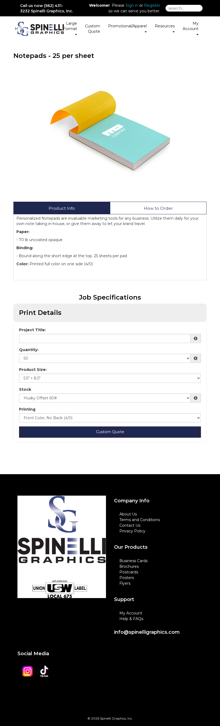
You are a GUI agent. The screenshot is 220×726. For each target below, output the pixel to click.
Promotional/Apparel (127, 26)
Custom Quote (92, 29)
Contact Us (129, 525)
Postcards (128, 572)
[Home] (61, 550)
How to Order (158, 208)
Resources (165, 26)
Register (152, 5)
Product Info (62, 208)
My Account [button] (191, 26)
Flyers (124, 583)
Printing (27, 409)
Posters (126, 577)
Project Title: (32, 329)
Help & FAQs (131, 618)
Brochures (129, 566)
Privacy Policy (132, 531)
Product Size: (33, 369)
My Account (130, 613)
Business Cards (133, 560)
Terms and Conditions (139, 519)
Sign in (132, 5)
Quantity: (28, 349)
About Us (128, 514)
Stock (25, 389)
